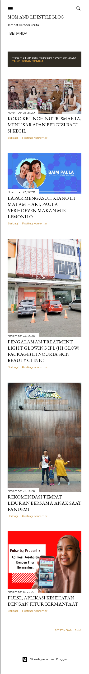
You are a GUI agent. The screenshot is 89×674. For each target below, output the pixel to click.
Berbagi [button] (13, 137)
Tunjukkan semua (27, 61)
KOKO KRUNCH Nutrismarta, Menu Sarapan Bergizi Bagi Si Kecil (44, 124)
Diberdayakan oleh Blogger (48, 659)
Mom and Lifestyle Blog (36, 17)
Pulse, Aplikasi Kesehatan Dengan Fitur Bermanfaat (43, 601)
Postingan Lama (68, 630)
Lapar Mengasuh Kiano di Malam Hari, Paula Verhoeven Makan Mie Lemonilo (41, 207)
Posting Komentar (34, 137)
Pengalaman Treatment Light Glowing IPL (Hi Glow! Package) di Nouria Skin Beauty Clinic (43, 351)
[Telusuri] (78, 7)
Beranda (18, 33)
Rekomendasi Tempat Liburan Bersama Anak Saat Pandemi (44, 503)
